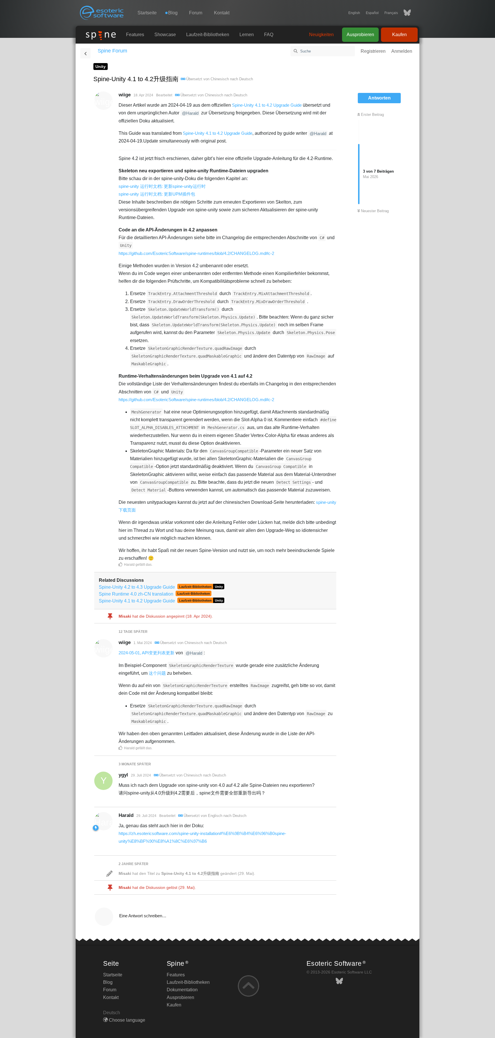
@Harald (190, 113)
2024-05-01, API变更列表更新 (146, 652)
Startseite (147, 12)
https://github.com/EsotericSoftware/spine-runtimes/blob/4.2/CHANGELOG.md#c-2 (196, 253)
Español (372, 13)
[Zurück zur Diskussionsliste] (85, 53)
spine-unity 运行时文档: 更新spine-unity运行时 (162, 186)
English (354, 13)
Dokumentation (182, 989)
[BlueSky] (404, 13)
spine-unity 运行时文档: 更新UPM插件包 (157, 194)
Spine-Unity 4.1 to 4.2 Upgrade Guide (267, 105)
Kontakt (221, 12)
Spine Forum (112, 51)
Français (391, 13)
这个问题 (157, 673)
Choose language (126, 1020)
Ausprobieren (360, 34)
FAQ (268, 34)
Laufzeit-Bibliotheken (207, 34)
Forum (195, 12)
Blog (108, 982)
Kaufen (399, 34)
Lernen (246, 34)
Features (135, 34)
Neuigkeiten (321, 34)
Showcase (165, 34)
